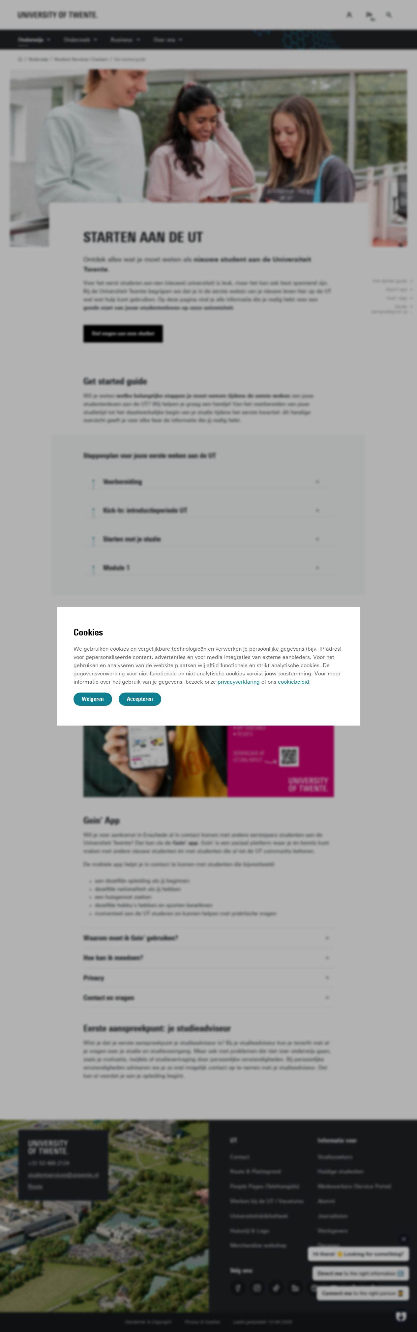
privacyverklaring (239, 682)
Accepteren (140, 699)
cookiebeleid (293, 682)
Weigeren (93, 699)
